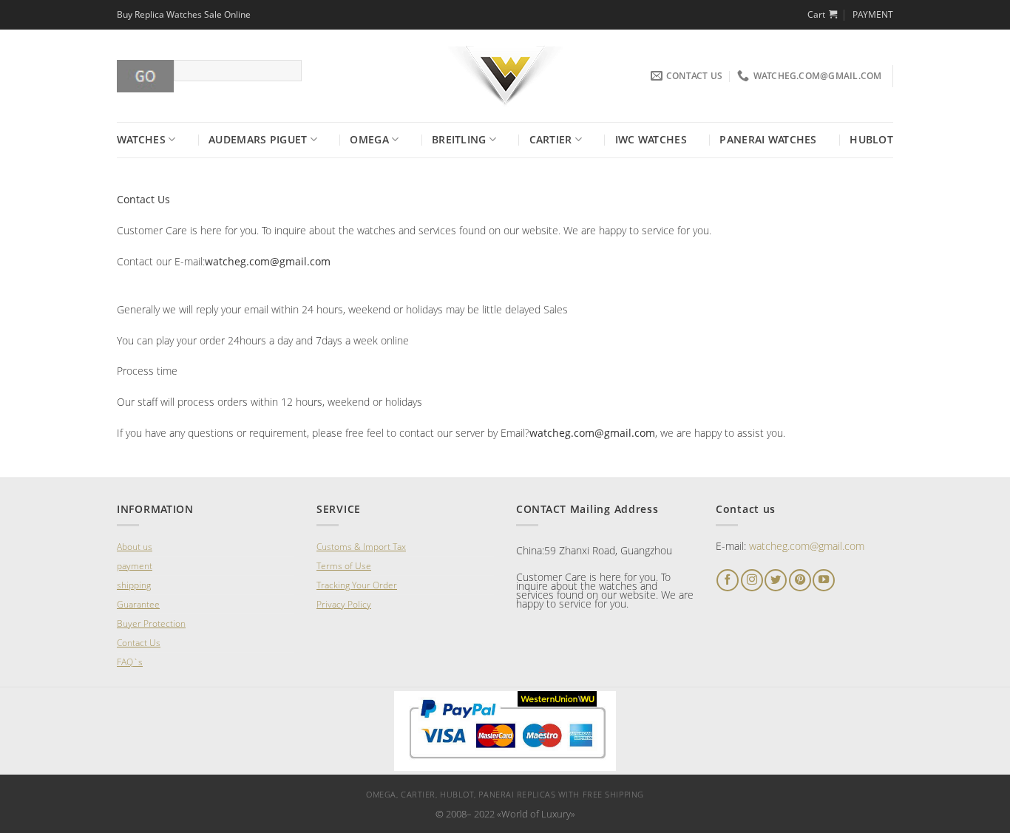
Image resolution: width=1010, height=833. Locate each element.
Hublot (871, 139)
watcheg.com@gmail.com (806, 546)
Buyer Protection (151, 623)
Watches (141, 139)
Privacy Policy (343, 604)
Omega (369, 139)
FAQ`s (130, 662)
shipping (134, 585)
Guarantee (138, 604)
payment (134, 566)
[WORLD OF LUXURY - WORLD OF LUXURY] (505, 76)
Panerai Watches (767, 139)
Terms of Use (343, 566)
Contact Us (138, 642)
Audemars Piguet (258, 139)
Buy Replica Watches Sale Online (184, 14)
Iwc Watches (651, 139)
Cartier (550, 139)
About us (134, 546)
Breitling (459, 139)
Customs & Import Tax (361, 546)
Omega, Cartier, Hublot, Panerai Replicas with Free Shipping (505, 794)
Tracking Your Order (356, 585)
